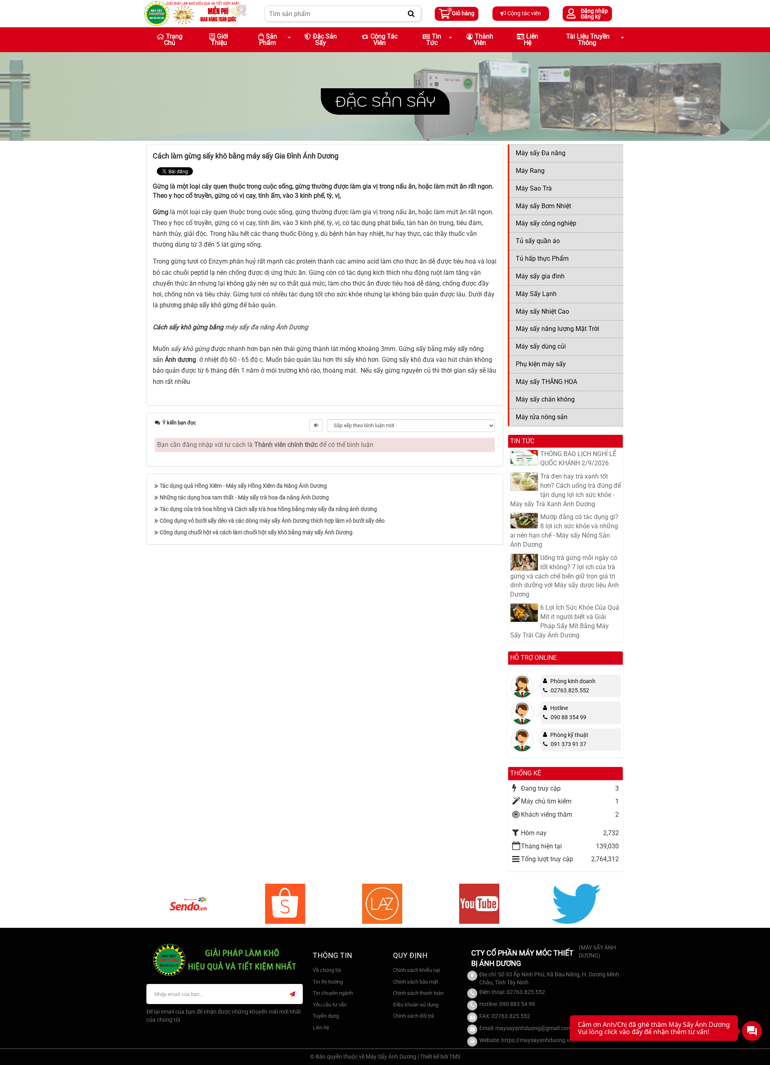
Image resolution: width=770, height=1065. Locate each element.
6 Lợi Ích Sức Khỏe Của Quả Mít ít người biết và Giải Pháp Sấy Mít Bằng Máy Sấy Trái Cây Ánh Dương (564, 621)
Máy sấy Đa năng (540, 153)
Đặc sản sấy (325, 39)
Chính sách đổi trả (413, 1016)
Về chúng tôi (327, 970)
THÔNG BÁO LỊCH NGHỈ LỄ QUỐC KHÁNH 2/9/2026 (578, 458)
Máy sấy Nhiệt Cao (542, 311)
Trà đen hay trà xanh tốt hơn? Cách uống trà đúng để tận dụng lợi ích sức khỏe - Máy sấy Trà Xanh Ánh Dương (565, 490)
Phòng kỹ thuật (569, 735)
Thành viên (483, 39)
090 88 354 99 (568, 717)
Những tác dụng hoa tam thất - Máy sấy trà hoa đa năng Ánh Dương (244, 497)
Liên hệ (531, 39)
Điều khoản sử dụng (415, 1005)
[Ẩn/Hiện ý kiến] (316, 425)
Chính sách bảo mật (415, 982)
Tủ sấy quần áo (538, 241)
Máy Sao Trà (534, 188)
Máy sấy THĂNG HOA (546, 381)
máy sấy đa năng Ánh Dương (266, 327)
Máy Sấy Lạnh (536, 294)
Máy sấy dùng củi (541, 346)
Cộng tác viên (523, 13)
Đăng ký (591, 16)
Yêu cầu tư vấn (329, 1005)
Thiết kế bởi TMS (440, 1056)
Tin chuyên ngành (333, 993)
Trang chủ (173, 39)
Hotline (559, 708)
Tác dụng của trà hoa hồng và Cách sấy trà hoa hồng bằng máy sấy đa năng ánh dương (268, 509)
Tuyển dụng (326, 1016)
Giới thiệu (220, 39)
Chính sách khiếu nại (416, 970)
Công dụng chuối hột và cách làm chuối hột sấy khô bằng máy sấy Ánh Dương (256, 532)
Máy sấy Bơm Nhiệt (543, 206)
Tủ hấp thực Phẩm (542, 258)
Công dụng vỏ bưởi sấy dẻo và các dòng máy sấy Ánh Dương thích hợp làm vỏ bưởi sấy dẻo (272, 520)
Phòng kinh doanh (573, 681)
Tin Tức (433, 39)
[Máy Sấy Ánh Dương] (195, 13)
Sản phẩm (268, 39)
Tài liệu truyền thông (588, 39)
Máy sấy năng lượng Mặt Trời (557, 329)
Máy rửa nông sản (541, 417)
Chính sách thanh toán (418, 993)
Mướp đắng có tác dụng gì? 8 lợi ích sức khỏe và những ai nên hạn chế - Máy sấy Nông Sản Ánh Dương (564, 530)
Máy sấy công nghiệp (546, 223)
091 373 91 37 (568, 744)
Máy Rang (530, 170)
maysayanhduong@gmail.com (533, 1028)
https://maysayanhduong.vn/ (538, 1040)
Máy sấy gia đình (540, 276)
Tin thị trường (328, 982)
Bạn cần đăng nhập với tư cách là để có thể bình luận (265, 444)
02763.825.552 (570, 690)
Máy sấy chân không (545, 399)
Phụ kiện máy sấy (541, 364)
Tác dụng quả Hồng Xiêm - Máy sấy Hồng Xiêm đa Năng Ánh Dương (243, 486)
